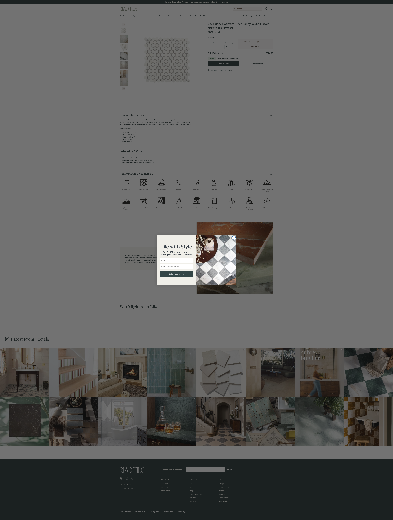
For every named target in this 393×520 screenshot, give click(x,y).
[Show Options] (191, 266)
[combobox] (175, 266)
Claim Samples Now (176, 274)
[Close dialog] (234, 237)
